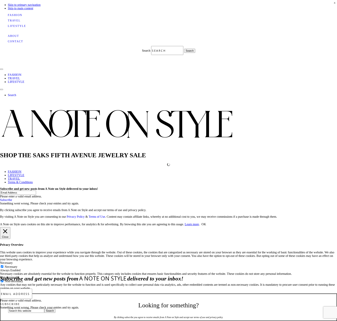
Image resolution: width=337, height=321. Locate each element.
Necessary (11, 266)
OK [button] (203, 224)
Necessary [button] (6, 262)
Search (146, 50)
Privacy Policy (76, 216)
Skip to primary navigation (24, 4)
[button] (10, 304)
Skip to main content (20, 8)
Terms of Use (97, 216)
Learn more (192, 224)
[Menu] (1, 69)
